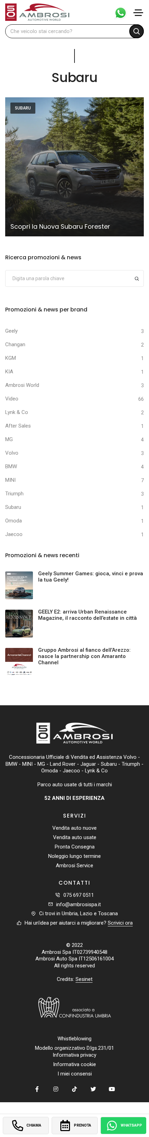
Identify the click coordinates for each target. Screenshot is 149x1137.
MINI (10, 480)
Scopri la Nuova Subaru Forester (60, 226)
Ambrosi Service (74, 865)
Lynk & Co (16, 412)
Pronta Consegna (75, 847)
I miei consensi (75, 1074)
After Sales (18, 426)
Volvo (11, 453)
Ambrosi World (22, 385)
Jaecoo (14, 534)
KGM (10, 358)
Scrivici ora (120, 923)
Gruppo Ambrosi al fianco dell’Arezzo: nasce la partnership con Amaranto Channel (84, 656)
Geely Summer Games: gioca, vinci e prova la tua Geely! (90, 576)
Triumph (14, 493)
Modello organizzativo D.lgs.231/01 (74, 1048)
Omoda (13, 521)
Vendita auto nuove (74, 828)
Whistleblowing (74, 1039)
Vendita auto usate (74, 837)
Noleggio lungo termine (74, 856)
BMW (11, 466)
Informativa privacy (74, 1055)
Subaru (23, 108)
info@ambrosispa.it (78, 904)
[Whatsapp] (118, 12)
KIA (9, 371)
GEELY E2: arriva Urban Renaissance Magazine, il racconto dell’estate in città (87, 615)
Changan (15, 344)
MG (9, 439)
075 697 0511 (78, 895)
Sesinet (84, 979)
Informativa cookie (74, 1064)
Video (11, 399)
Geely (11, 331)
